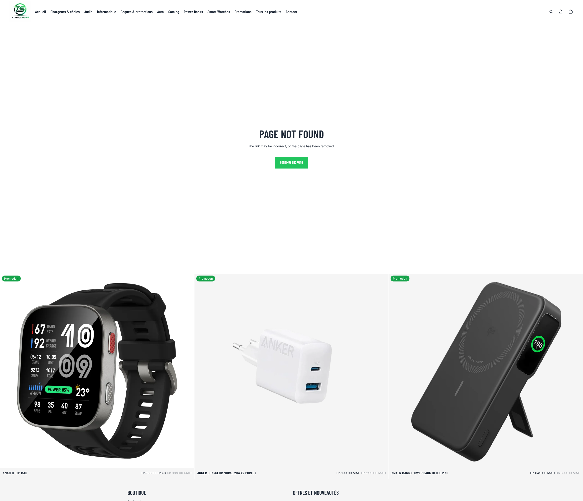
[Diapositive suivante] (187, 371)
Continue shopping (291, 162)
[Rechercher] (551, 12)
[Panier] (571, 12)
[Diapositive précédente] (7, 371)
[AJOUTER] (187, 461)
